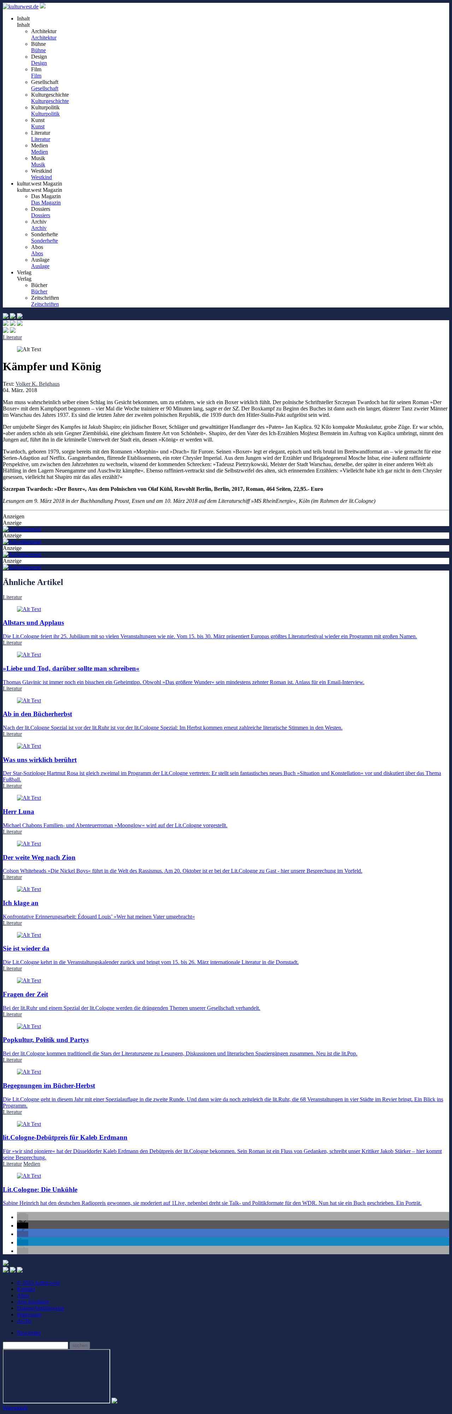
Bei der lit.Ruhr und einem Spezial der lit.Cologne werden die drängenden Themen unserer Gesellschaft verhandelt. (131, 1001)
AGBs (24, 1321)
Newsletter (29, 1333)
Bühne (38, 50)
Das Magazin (46, 203)
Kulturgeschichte (50, 101)
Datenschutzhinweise (40, 1308)
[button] (22, 1217)
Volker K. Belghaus (38, 384)
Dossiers (40, 215)
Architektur (43, 38)
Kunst (37, 126)
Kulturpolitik (45, 114)
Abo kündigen (33, 1302)
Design (39, 63)
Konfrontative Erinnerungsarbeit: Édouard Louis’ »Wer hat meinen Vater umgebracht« (99, 909)
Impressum (29, 1314)
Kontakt (26, 1289)
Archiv (39, 228)
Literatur (40, 139)
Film (36, 76)
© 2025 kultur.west (38, 1283)
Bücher (39, 291)
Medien (39, 152)
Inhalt (23, 25)
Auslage (40, 266)
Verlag (24, 279)
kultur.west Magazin (39, 190)
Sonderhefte (44, 241)
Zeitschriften (45, 304)
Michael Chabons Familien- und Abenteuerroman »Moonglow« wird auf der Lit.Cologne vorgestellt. (115, 818)
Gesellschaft (44, 88)
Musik (38, 164)
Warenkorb (15, 1408)
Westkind (41, 177)
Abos (37, 253)
